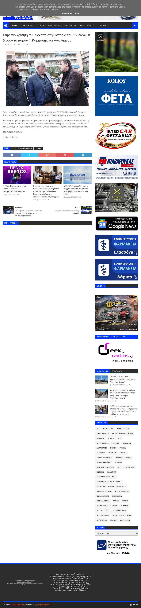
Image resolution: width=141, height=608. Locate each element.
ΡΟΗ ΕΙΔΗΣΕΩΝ (87, 25)
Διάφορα (118, 462)
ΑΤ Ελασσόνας (103, 443)
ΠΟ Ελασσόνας (103, 515)
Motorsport (108, 429)
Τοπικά (38, 148)
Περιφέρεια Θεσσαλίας (122, 515)
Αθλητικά (127, 443)
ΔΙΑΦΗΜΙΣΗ (70, 25)
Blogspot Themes (44, 605)
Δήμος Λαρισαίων (123, 458)
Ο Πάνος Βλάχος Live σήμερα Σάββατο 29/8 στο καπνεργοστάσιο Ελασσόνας (14, 188)
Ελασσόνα (111, 472)
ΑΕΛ (119, 438)
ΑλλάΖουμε (102, 448)
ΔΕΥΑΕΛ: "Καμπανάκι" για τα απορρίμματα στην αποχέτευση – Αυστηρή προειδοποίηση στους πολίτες (76, 190)
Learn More (66, 13)
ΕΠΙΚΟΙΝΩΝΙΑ (54, 25)
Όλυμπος (101, 438)
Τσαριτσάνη (125, 520)
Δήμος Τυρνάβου (104, 462)
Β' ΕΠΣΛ (113, 448)
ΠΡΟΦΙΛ (14, 25)
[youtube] (137, 605)
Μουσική (124, 506)
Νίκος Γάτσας (102, 510)
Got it (78, 13)
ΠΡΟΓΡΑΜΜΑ (28, 25)
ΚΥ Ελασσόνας (103, 496)
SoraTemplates (18, 605)
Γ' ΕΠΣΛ (123, 448)
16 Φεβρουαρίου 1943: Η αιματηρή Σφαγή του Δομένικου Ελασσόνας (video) (122, 379)
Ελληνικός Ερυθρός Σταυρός (109, 482)
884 (13, 148)
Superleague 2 (103, 433)
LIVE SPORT (103, 25)
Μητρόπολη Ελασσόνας (107, 506)
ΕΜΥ (118, 467)
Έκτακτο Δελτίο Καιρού (122, 433)
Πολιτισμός (102, 520)
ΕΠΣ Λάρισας (129, 467)
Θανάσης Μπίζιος (104, 491)
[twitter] (134, 605)
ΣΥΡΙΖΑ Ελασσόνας (25, 148)
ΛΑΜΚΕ (116, 501)
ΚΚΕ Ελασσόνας (122, 491)
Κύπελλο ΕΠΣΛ (103, 501)
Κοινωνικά (117, 496)
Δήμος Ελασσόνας (104, 458)
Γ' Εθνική (101, 453)
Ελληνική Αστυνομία (106, 477)
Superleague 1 (123, 429)
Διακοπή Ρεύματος (105, 467)
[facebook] (130, 605)
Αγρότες (115, 443)
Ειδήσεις (100, 472)
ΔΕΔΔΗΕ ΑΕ (112, 453)
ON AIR (41, 25)
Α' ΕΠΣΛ (111, 438)
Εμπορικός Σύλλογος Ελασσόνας (111, 486)
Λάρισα (125, 501)
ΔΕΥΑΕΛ (123, 453)
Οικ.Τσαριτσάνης (119, 510)
